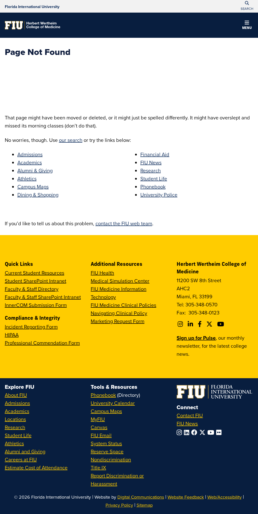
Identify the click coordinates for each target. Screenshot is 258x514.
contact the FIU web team (123, 223)
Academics (29, 162)
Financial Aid (154, 154)
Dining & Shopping (37, 194)
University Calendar (113, 403)
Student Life (153, 178)
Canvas (99, 427)
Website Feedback (186, 497)
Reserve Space (107, 451)
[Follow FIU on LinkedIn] (187, 432)
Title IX (98, 467)
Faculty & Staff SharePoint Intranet (43, 297)
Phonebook (153, 186)
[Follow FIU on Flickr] (219, 432)
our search (70, 140)
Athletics (27, 178)
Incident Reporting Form (31, 326)
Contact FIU (190, 415)
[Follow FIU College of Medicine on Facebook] (200, 324)
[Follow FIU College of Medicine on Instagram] (181, 324)
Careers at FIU (21, 459)
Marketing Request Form (117, 321)
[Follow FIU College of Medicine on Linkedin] (191, 324)
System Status (106, 443)
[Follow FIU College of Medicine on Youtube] (221, 324)
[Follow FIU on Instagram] (180, 432)
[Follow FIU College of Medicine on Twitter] (210, 324)
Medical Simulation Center (120, 280)
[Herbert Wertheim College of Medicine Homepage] (32, 25)
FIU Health (102, 272)
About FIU (16, 395)
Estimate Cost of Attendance (36, 467)
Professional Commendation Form (42, 342)
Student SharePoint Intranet (35, 280)
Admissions (30, 154)
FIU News (151, 162)
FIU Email (101, 435)
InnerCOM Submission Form (36, 305)
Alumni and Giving (25, 451)
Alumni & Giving (35, 170)
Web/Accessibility (224, 497)
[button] (247, 25)
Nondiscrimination (111, 459)
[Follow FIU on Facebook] (195, 432)
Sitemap (145, 505)
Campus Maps (33, 186)
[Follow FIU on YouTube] (211, 432)
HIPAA (12, 334)
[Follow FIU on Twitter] (203, 432)
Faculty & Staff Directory (31, 289)
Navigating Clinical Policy (119, 313)
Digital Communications (140, 497)
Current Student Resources (34, 272)
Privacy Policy (119, 505)
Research (150, 170)
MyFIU (98, 419)
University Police (158, 194)
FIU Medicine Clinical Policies (123, 305)
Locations (15, 419)
